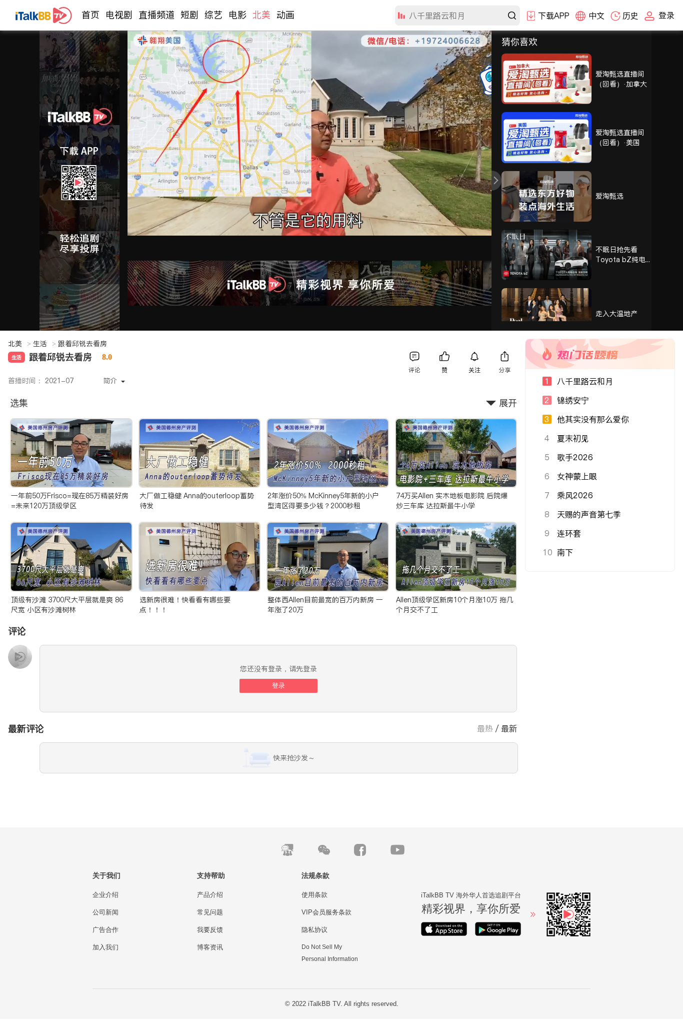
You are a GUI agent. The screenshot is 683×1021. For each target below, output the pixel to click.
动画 (285, 15)
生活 (44, 344)
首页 (91, 15)
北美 (261, 15)
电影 (237, 15)
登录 (278, 685)
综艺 (213, 15)
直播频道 (156, 15)
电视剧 (119, 15)
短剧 (189, 15)
